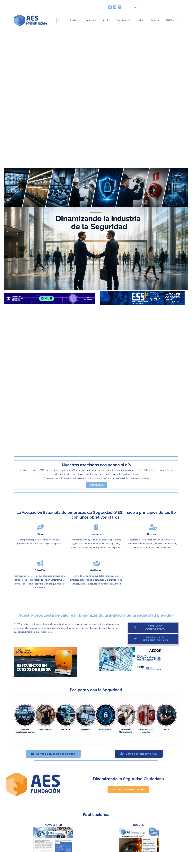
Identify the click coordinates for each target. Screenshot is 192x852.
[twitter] (110, 7)
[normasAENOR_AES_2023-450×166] (130, 648)
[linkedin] (119, 7)
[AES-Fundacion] (33, 771)
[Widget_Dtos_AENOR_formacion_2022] (45, 648)
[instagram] (114, 7)
